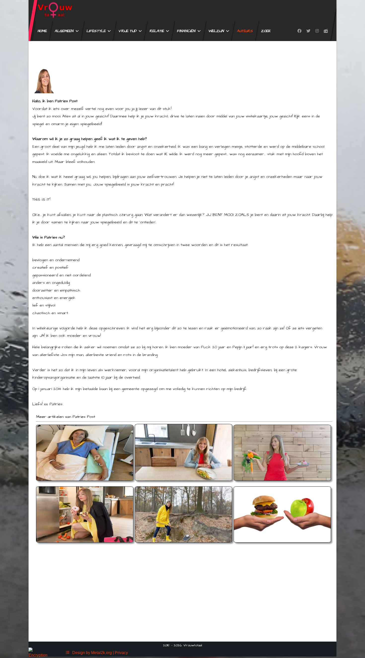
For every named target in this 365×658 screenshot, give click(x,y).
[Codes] (67, 653)
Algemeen (64, 31)
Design (77, 653)
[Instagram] (317, 31)
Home (42, 31)
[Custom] (326, 31)
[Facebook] (299, 31)
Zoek (266, 31)
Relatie (157, 31)
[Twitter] (308, 31)
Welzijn (216, 31)
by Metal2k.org (99, 653)
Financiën (186, 31)
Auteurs (245, 31)
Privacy (121, 653)
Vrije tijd (127, 31)
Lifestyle (96, 31)
